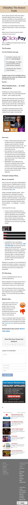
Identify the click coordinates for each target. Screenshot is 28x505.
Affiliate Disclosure (5, 472)
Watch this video (9, 323)
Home (4, 463)
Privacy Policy (5, 467)
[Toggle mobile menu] (25, 2)
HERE (13, 189)
